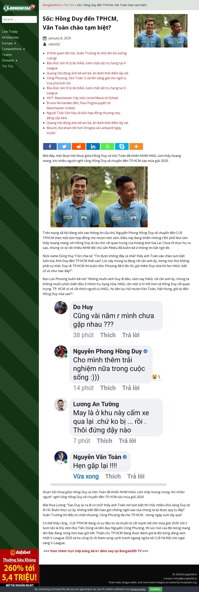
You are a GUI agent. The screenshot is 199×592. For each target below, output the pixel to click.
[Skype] (122, 146)
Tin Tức (7, 66)
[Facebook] (50, 146)
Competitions (12, 49)
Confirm (155, 589)
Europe (7, 43)
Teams (7, 55)
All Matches (10, 37)
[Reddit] (79, 146)
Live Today (10, 31)
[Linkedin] (93, 146)
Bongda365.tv (52, 5)
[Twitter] (64, 146)
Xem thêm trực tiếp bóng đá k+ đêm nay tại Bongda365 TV (95, 551)
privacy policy (138, 589)
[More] (136, 146)
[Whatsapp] (107, 146)
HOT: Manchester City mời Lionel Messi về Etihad (82, 98)
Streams (8, 60)
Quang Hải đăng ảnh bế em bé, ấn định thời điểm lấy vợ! (87, 73)
